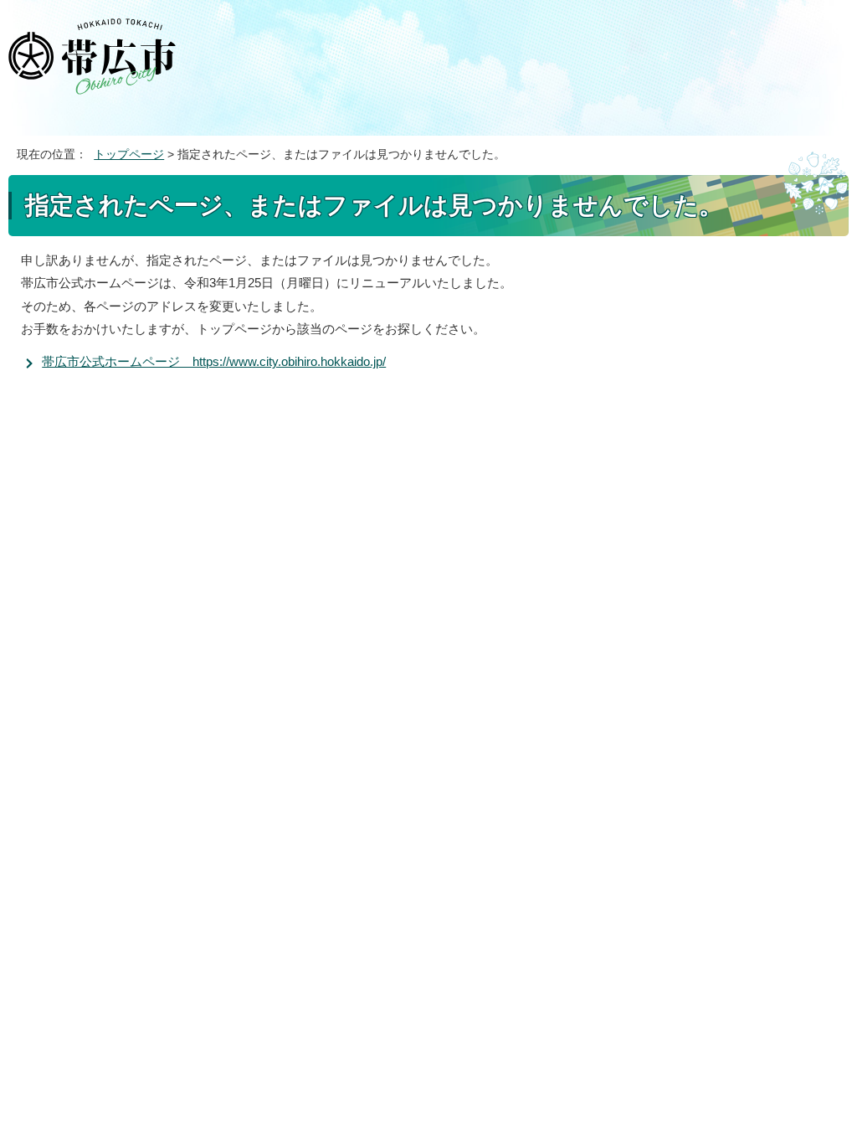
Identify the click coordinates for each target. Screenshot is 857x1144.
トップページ (129, 154)
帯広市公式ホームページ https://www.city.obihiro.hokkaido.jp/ (214, 361)
